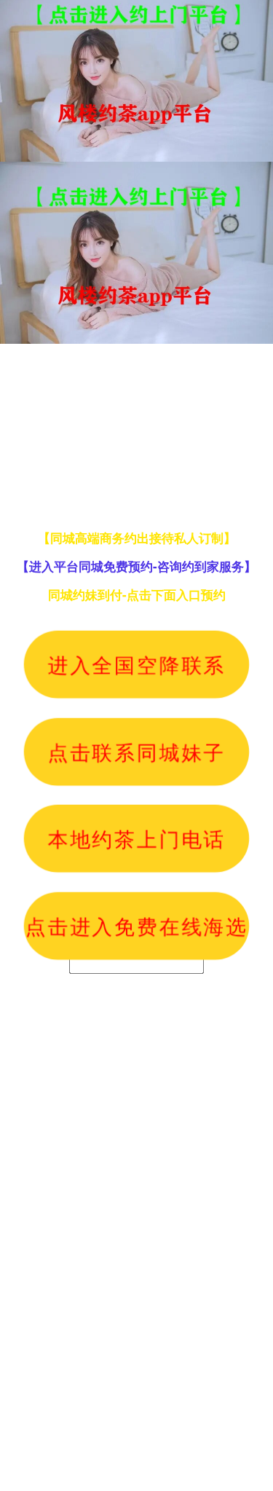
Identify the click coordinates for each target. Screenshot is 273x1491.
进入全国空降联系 (136, 664)
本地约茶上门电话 (136, 838)
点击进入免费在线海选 (136, 925)
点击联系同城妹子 (136, 751)
